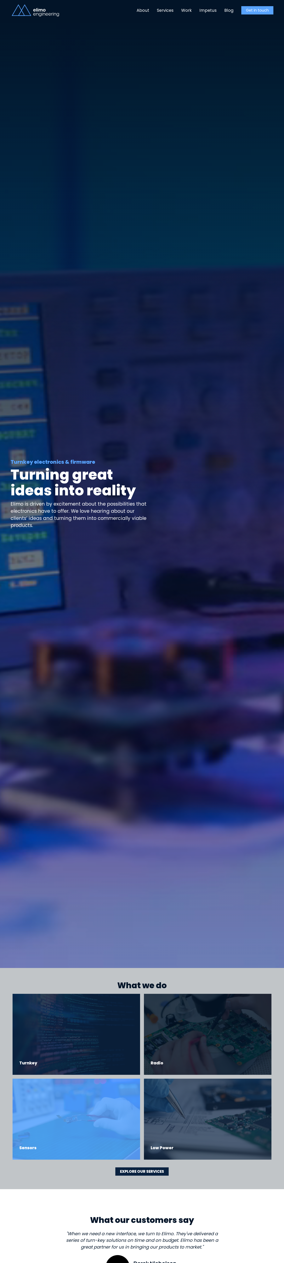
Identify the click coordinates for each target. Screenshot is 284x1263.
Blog (229, 10)
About (143, 10)
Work (186, 10)
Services (165, 10)
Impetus (208, 10)
